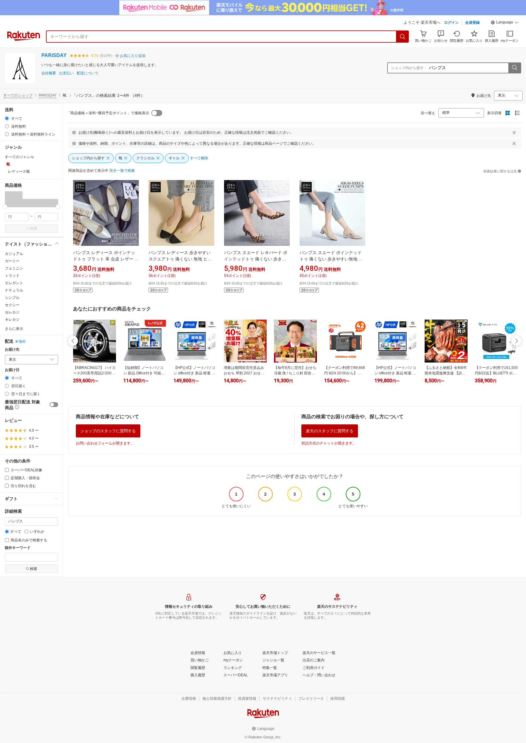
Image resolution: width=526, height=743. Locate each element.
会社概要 (48, 73)
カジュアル (14, 254)
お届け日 (12, 370)
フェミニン (14, 268)
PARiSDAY (54, 55)
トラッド (12, 276)
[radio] (7, 118)
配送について (88, 73)
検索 (33, 228)
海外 (22, 341)
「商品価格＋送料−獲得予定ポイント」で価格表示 (108, 113)
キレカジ (12, 319)
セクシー (12, 305)
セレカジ (12, 312)
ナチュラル (14, 290)
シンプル (12, 297)
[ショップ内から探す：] (514, 68)
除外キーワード (17, 548)
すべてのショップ (18, 95)
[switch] (54, 404)
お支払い (66, 73)
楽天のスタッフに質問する (329, 431)
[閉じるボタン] (514, 132)
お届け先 (12, 350)
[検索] (403, 36)
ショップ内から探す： (409, 68)
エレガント (14, 283)
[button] (505, 23)
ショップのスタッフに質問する (108, 431)
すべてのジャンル (19, 157)
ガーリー (12, 261)
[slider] (5, 206)
